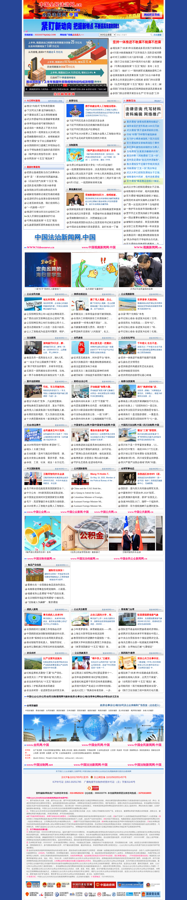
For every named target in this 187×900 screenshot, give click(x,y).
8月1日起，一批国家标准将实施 (85, 182)
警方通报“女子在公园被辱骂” (42, 141)
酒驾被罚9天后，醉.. (53, 343)
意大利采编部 (124, 710)
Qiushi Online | (39, 758)
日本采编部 (71, 710)
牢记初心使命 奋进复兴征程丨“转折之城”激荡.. (63, 89)
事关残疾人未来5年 (53, 615)
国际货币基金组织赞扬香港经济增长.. (140, 629)
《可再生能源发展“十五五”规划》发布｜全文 (136, 66)
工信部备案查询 (65, 753)
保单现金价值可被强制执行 (41, 123)
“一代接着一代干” (36, 207)
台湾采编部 (50, 710)
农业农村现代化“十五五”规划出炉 (44, 681)
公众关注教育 (80, 609)
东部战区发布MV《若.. (149, 474)
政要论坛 (73, 100)
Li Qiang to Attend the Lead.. (87, 493)
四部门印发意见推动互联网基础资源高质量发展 (137, 89)
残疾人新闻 (32, 609)
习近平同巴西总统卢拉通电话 (84, 129)
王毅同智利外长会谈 (53, 474)
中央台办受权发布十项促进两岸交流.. (140, 638)
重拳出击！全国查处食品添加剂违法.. (47, 584)
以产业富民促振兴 (52, 658)
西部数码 (96, 753)
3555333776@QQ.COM (45, 35)
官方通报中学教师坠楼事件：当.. (143, 224)
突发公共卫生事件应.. (148, 658)
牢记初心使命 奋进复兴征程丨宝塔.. (139, 318)
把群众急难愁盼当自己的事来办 (43, 172)
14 (101, 85)
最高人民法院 (67, 750)
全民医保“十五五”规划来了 (41, 158)
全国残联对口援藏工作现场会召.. (44, 145)
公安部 (113, 750)
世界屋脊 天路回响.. (147, 299)
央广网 (55, 753)
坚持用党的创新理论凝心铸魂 (136, 375)
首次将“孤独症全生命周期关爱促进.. (45, 638)
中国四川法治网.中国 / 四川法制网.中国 (140, 425)
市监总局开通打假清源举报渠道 (142, 229)
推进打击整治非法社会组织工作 (43, 211)
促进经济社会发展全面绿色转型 (43, 198)
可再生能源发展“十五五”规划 (42, 220)
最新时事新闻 (33, 167)
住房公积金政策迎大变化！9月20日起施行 (90, 165)
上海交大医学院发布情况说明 (89, 633)
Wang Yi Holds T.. (99, 474)
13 (97, 85)
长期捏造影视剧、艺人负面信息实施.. (46, 414)
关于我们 (59, 771)
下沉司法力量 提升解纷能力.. (42, 110)
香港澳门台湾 (127, 609)
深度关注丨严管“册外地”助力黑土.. (45, 677)
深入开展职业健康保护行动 (40, 216)
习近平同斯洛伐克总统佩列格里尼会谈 (89, 125)
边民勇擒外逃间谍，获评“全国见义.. (139, 497)
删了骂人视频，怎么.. (101, 299)
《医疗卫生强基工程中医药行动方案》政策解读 (137, 61)
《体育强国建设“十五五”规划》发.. (92, 646)
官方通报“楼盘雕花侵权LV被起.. (143, 181)
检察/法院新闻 (128, 381)
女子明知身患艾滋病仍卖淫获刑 (43, 149)
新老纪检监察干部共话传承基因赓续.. (93, 681)
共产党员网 (37, 750)
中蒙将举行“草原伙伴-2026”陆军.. (138, 493)
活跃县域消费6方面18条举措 (41, 185)
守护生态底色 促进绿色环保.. (88, 462)
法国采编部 (112, 710)
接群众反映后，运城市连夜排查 (142, 211)
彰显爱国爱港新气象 (148, 615)
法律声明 (77, 771)
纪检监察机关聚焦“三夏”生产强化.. (45, 673)
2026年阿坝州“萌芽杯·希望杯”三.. (44, 445)
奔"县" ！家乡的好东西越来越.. (43, 176)
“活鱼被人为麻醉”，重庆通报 (43, 602)
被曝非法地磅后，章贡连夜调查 (142, 202)
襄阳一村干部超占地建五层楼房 (142, 237)
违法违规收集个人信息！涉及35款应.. (46, 327)
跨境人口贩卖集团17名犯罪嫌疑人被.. (46, 410)
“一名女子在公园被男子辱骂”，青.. (45, 362)
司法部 (125, 750)
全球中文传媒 (47, 8)
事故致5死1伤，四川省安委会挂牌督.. (140, 458)
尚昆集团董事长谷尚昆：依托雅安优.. (93, 405)
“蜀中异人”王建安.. (101, 658)
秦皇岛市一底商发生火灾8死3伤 (43, 132)
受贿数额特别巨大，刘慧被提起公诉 (88, 218)
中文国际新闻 (33, 468)
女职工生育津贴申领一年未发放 (142, 207)
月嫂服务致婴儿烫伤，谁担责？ (90, 327)
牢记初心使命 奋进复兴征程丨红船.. (139, 331)
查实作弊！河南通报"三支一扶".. (143, 155)
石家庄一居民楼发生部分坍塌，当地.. (46, 370)
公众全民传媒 (33, 294)
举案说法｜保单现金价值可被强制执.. (93, 314)
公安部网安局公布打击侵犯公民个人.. (46, 322)
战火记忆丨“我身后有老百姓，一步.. (93, 690)
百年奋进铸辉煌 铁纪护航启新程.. (91, 677)
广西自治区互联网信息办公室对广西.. (46, 318)
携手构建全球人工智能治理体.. (101, 106)
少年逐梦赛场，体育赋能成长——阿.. (93, 629)
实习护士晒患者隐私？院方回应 (143, 138)
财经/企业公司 (81, 381)
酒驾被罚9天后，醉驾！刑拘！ (140, 552)
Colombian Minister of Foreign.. (88, 497)
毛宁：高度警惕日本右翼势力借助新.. (46, 501)
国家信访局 (155, 750)
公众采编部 (68, 771)
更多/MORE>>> (113, 101)
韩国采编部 (102, 710)
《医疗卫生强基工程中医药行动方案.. (140, 690)
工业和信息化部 (103, 750)
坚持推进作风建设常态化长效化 (137, 366)
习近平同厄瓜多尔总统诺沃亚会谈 (86, 120)
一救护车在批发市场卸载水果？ (142, 189)
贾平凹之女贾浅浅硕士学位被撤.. (143, 194)
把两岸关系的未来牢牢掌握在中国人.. (140, 633)
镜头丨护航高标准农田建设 (41, 686)
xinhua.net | (69, 758)
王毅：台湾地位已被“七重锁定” (137, 646)
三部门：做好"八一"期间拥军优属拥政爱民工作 (137, 70)
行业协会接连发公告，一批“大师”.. (92, 414)
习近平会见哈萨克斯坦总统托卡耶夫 (88, 138)
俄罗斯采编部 (136, 710)
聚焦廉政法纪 (75, 189)
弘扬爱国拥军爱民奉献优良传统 (43, 225)
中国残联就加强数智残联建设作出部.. (46, 633)
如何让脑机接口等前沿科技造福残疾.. (46, 646)
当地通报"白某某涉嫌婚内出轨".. (143, 151)
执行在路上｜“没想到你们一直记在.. (139, 405)
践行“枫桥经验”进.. (147, 387)
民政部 (119, 750)
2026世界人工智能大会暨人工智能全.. (46, 506)
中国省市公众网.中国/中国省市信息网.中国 (94, 425)
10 (85, 85)
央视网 (48, 753)
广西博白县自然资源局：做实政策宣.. (93, 453)
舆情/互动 (131, 100)
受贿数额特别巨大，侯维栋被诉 (43, 136)
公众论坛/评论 (128, 337)
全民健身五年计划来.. (54, 430)
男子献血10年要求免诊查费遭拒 (142, 233)
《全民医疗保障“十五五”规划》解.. (139, 681)
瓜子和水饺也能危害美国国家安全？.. (46, 488)
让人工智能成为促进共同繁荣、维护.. (46, 331)
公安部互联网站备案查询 (82, 753)
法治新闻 (31, 337)
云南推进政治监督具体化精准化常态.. (93, 445)
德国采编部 (92, 710)
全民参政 (78, 337)
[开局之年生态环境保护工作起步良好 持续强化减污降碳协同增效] (93, 29)
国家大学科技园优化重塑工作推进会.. (93, 642)
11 (89, 85)
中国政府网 (91, 750)
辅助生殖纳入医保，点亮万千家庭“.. (139, 677)
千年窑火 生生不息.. (147, 343)
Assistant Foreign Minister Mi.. (88, 501)
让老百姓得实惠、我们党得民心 (43, 203)
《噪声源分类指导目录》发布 (42, 154)
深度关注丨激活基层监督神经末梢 (91, 370)
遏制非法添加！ (57, 570)
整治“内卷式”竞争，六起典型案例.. (45, 401)
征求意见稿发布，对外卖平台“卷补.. (92, 357)
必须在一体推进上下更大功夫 (42, 128)
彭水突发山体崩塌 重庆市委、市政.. (46, 458)
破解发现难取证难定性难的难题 (43, 194)
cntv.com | (79, 758)
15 (105, 85)
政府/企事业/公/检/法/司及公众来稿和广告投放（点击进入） (130, 705)
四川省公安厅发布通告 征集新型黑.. (139, 453)
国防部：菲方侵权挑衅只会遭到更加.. (140, 506)
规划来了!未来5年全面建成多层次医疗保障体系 (137, 48)
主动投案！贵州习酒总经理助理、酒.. (46, 453)
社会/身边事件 (34, 425)
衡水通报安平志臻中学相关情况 (143, 164)
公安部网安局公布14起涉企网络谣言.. (46, 314)
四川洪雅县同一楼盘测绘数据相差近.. (93, 362)
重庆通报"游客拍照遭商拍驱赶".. (143, 121)
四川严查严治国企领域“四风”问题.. (139, 462)
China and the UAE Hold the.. (88, 488)
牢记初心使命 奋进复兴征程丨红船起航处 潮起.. (104, 89)
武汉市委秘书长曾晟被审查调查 (43, 119)
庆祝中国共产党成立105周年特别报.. (93, 686)
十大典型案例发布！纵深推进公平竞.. (46, 418)
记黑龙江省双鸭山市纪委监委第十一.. (93, 673)
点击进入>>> (78, 35)
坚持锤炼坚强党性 (130, 370)
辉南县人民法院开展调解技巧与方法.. (140, 401)
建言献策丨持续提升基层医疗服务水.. (93, 375)
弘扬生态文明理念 (130, 362)
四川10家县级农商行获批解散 (89, 410)
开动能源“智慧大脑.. (100, 387)
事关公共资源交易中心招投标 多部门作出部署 (136, 79)
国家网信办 (134, 750)
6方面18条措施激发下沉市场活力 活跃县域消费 (137, 52)
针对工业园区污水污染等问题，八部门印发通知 (137, 57)
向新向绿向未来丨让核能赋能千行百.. (93, 418)
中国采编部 (29, 710)
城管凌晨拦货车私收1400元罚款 (143, 126)
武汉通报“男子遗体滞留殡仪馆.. (143, 130)
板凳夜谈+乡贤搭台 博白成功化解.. (91, 458)
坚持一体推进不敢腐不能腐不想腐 (137, 42)
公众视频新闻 (127, 294)
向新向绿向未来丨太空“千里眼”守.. (92, 401)
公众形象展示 (81, 653)
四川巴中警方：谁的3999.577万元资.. (140, 449)
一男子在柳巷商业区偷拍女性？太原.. (46, 375)
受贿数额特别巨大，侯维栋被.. (101, 195)
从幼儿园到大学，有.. (101, 615)
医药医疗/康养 (128, 653)
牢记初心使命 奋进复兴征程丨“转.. (138, 327)
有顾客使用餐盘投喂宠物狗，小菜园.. (47, 589)
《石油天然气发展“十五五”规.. (42, 181)
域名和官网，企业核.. (54, 299)
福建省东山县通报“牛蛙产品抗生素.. (46, 593)
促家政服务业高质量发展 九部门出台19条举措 (136, 75)
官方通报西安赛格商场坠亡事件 (143, 143)
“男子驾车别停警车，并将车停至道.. (45, 366)
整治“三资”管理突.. (147, 430)
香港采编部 (40, 710)
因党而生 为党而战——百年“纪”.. (138, 322)
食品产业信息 (34, 564)
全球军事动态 (127, 468)
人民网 (35, 753)
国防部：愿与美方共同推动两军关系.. (140, 488)
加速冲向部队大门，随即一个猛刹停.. (140, 501)
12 (93, 85)
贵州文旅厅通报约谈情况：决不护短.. (93, 449)
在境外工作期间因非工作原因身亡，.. (93, 318)
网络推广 (157, 101)
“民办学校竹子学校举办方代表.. (142, 220)
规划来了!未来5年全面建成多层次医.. (140, 673)
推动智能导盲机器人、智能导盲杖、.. (46, 642)
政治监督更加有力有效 (85, 366)
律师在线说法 (80, 294)
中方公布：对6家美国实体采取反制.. (45, 493)
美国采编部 (60, 710)
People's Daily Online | (55, 758)
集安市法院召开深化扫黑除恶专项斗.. (140, 410)
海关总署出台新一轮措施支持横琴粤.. (140, 642)
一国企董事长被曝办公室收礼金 (142, 198)
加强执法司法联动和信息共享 (42, 190)
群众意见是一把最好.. (101, 343)
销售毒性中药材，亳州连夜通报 (143, 176)
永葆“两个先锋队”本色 (132, 314)
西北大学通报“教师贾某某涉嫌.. (142, 242)
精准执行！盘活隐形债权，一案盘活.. (140, 414)
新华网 (42, 753)
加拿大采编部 (148, 710)
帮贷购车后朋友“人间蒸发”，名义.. (92, 331)
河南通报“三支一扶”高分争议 (142, 168)
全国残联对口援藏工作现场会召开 (44, 629)
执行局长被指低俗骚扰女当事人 (143, 147)
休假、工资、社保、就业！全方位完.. (46, 462)
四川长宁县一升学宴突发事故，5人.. (139, 445)
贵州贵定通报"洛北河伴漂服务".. (143, 160)
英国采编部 (81, 710)
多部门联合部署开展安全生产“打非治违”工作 (136, 93)
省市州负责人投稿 (55, 101)
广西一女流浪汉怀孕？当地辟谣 (142, 185)
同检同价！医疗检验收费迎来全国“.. (139, 686)
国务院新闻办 (145, 750)
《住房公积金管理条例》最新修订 (46, 552)
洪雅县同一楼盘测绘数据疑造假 (142, 216)
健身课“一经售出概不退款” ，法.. (91, 322)
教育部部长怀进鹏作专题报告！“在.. (92, 638)
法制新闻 (73, 145)
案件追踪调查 (33, 381)
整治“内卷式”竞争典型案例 (41, 106)
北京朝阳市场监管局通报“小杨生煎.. (46, 598)
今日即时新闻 (33, 100)
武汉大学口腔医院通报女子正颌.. (144, 172)
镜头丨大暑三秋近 (36, 449)
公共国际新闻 (80, 468)
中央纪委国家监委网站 (52, 750)
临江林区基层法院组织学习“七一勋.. (139, 418)
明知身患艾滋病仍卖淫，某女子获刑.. (46, 405)
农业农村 (31, 653)
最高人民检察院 (79, 750)
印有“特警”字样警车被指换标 (142, 134)
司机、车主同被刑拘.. (54, 387)
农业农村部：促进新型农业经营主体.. (46, 690)
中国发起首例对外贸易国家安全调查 (45, 497)
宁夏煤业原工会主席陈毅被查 (42, 114)
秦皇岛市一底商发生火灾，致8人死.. (45, 357)
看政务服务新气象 (99, 430)
